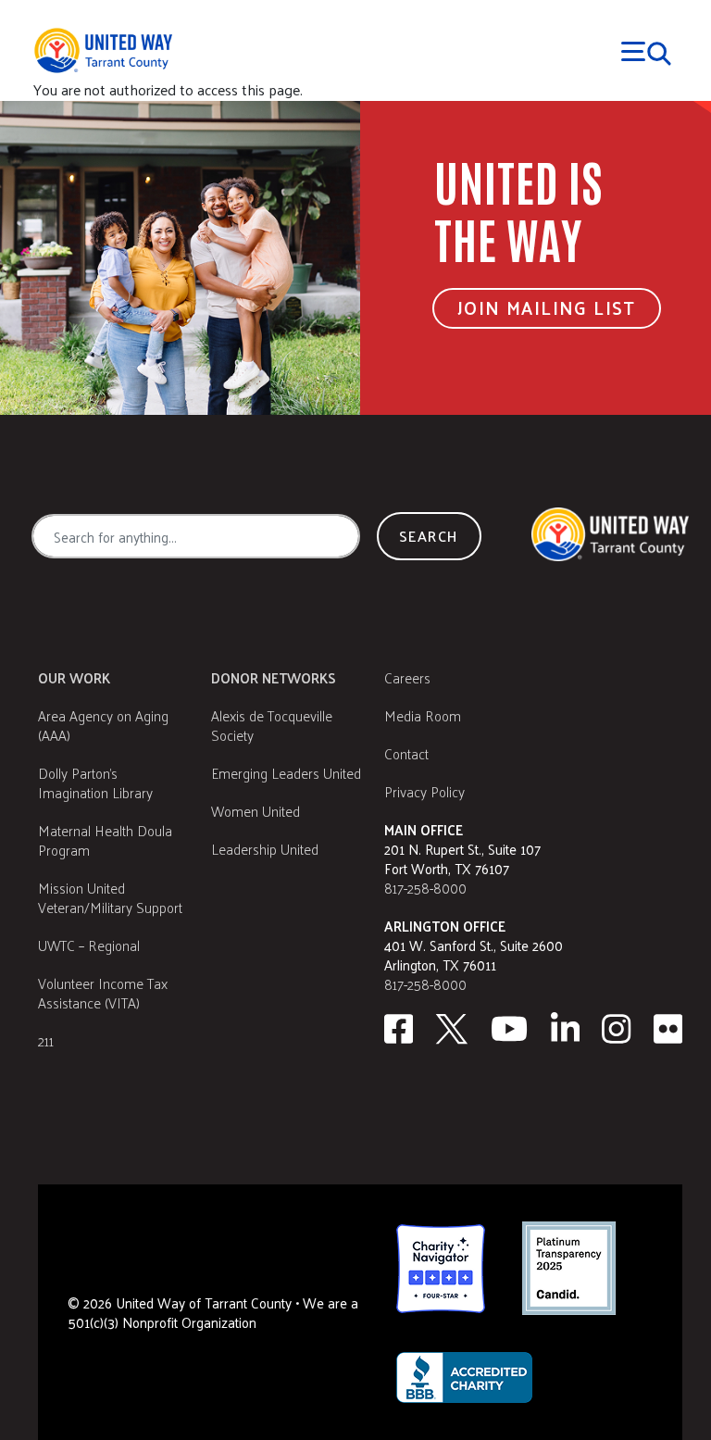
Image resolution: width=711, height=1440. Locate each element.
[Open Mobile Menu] (647, 51)
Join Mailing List (546, 307)
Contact (406, 753)
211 (46, 1040)
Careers (407, 677)
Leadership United (264, 848)
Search (428, 535)
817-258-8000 (425, 887)
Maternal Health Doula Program (105, 840)
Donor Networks (273, 677)
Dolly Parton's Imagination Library (95, 782)
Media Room (422, 715)
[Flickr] (668, 1029)
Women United (255, 810)
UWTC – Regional (89, 945)
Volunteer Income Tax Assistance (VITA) (103, 992)
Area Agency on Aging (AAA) (103, 725)
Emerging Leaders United (286, 772)
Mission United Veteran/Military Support (110, 897)
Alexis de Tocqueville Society (271, 725)
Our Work (74, 677)
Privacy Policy (424, 791)
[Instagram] (616, 1029)
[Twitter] (451, 1029)
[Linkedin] (565, 1029)
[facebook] (398, 1029)
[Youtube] (509, 1029)
